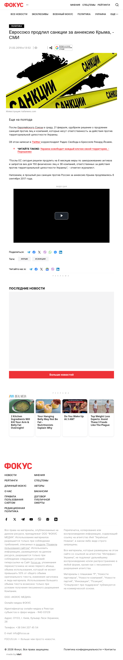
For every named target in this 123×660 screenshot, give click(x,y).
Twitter (36, 141)
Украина (100, 14)
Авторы (39, 485)
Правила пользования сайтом (13, 499)
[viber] (39, 519)
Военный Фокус (63, 14)
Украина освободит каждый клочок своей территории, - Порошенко (63, 150)
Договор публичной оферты (42, 499)
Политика (84, 14)
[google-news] (47, 519)
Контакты (110, 649)
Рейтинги (104, 5)
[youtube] (31, 519)
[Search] (117, 4)
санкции (41, 259)
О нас (8, 491)
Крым (25, 259)
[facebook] (6, 519)
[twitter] (14, 519)
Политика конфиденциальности (83, 649)
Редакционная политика (14, 510)
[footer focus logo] (18, 466)
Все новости (19, 14)
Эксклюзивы (40, 14)
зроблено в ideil (14, 654)
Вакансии (41, 491)
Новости (10, 475)
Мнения (75, 5)
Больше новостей (62, 374)
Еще (113, 14)
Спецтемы (88, 5)
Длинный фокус (15, 485)
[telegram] (23, 519)
